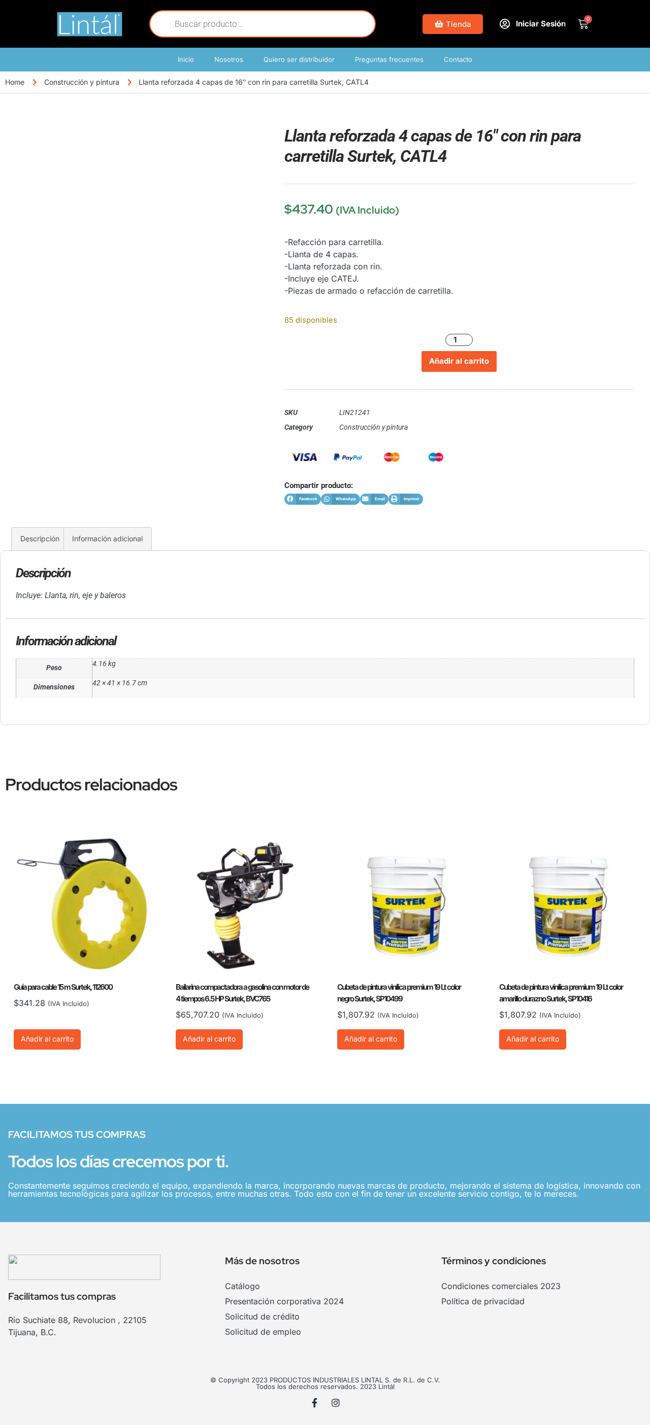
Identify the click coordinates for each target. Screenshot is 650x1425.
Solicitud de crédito (262, 1316)
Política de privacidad (483, 1301)
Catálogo (242, 1286)
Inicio (186, 59)
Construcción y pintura (81, 82)
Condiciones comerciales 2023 (501, 1286)
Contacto (458, 59)
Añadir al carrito (459, 361)
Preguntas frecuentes (389, 59)
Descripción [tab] (39, 538)
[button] (302, 499)
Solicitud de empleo (263, 1332)
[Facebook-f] (315, 1403)
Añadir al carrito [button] (47, 1038)
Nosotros (228, 59)
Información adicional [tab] (107, 538)
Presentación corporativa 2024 (284, 1301)
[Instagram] (336, 1403)
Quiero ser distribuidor (299, 59)
